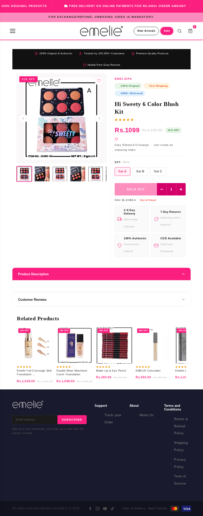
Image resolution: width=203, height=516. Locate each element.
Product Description (33, 274)
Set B (140, 171)
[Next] (99, 118)
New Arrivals (146, 30)
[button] (24, 174)
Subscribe (72, 419)
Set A (122, 171)
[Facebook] (90, 509)
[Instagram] (98, 509)
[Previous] (23, 118)
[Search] (179, 31)
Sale (167, 30)
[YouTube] (105, 509)
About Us (146, 415)
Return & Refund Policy (181, 426)
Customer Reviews (32, 299)
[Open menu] (12, 31)
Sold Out (136, 189)
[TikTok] (112, 509)
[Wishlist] (99, 80)
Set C (158, 171)
